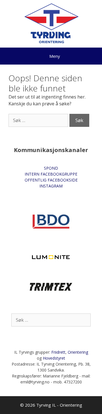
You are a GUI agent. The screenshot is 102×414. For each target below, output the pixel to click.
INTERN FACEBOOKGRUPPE (51, 174)
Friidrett (58, 352)
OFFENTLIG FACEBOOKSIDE (51, 180)
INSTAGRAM (51, 186)
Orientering (78, 352)
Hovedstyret (54, 358)
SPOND (51, 168)
